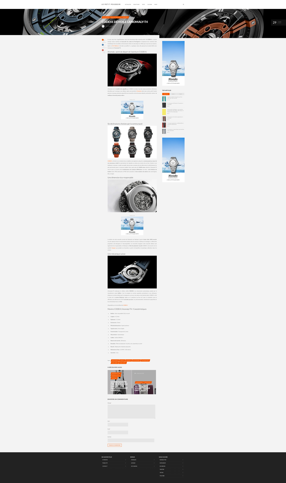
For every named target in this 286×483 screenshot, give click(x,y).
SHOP (155, 4)
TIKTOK (161, 472)
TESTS (143, 4)
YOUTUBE (162, 475)
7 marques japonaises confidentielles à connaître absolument (175, 124)
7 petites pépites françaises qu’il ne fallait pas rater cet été (174, 97)
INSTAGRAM (163, 463)
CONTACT (104, 466)
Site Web (109, 436)
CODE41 (110, 161)
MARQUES (133, 459)
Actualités (106, 17)
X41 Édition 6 (115, 45)
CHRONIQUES (139, 382)
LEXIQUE (133, 463)
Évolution (139, 91)
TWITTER (162, 469)
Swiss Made (115, 360)
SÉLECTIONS (136, 4)
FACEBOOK (162, 466)
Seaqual (114, 248)
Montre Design (116, 375)
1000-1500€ (123, 362)
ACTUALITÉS (128, 4)
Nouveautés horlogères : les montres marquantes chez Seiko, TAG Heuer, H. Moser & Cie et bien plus (175, 110)
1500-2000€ (115, 362)
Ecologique (136, 360)
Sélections (148, 382)
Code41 (122, 360)
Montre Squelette (116, 17)
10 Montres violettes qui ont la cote (142, 388)
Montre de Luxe (116, 373)
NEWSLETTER (163, 459)
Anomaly (128, 360)
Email (109, 429)
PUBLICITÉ (105, 463)
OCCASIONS (134, 466)
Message (109, 403)
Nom (109, 421)
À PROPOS (105, 459)
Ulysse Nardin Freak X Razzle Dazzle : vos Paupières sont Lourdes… (119, 386)
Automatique (145, 360)
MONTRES (125, 17)
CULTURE (149, 4)
